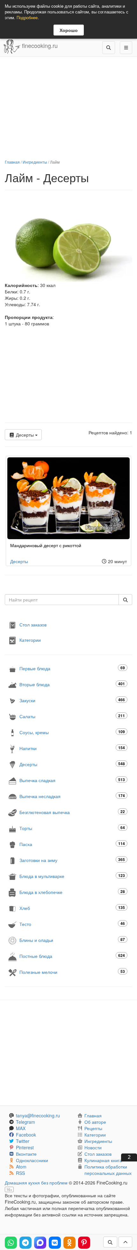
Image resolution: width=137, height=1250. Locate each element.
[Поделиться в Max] (40, 1243)
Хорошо (69, 30)
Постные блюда (72, 955)
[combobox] (62, 599)
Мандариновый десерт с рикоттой (45, 545)
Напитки (72, 748)
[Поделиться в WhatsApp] (11, 1243)
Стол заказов (33, 624)
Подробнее (27, 17)
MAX (20, 1128)
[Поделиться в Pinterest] (84, 1243)
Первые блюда (72, 668)
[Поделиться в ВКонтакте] (55, 1243)
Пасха (72, 844)
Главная (12, 162)
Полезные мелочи (72, 971)
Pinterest (25, 1147)
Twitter (22, 1141)
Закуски (72, 700)
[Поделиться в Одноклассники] (69, 1243)
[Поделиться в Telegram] (25, 1243)
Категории (30, 639)
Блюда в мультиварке (72, 876)
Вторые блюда (72, 684)
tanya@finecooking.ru (38, 1115)
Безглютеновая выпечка (72, 812)
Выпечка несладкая (72, 796)
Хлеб (72, 908)
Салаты (72, 716)
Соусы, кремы (72, 732)
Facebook (26, 1134)
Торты (72, 828)
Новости (93, 1147)
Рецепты (93, 1128)
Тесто (72, 923)
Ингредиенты (35, 162)
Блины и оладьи (72, 939)
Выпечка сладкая (72, 780)
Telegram (25, 1122)
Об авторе (95, 1122)
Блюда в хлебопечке (72, 892)
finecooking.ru (39, 45)
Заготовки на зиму (72, 860)
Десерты (25, 434)
